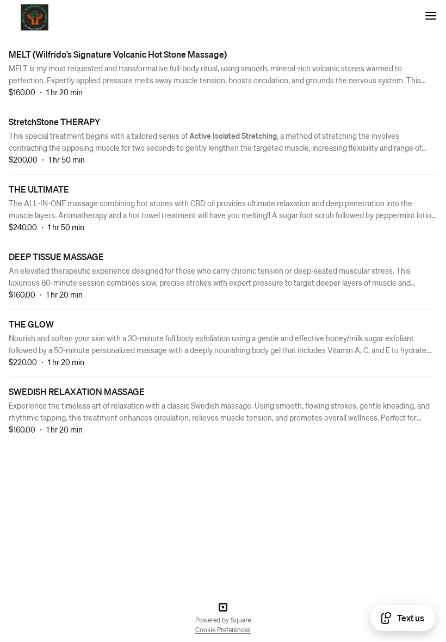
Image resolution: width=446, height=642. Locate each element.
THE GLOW (31, 324)
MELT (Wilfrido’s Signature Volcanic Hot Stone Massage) (118, 54)
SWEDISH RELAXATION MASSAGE (77, 391)
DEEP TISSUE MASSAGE (56, 256)
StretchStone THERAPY (54, 121)
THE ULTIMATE (39, 189)
